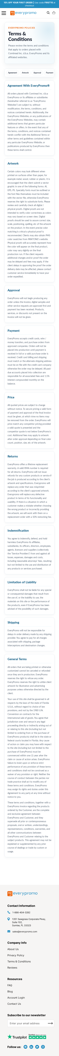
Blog (10, 991)
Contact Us (14, 1003)
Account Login (16, 997)
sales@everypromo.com (24, 931)
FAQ (9, 985)
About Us (13, 949)
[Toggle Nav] (4, 13)
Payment (49, 73)
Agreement (12, 73)
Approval (37, 73)
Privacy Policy (15, 955)
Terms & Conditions (19, 961)
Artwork (25, 73)
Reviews (12, 967)
